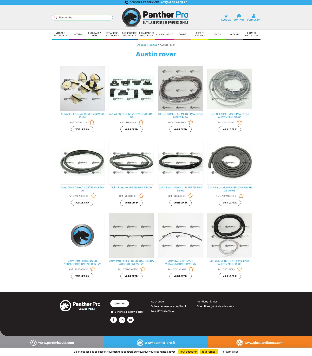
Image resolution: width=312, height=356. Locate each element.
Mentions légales (207, 301)
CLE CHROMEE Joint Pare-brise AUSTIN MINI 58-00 (230, 115)
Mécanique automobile (112, 34)
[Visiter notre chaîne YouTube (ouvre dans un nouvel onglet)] (130, 320)
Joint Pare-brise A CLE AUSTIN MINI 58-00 (180, 189)
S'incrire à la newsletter (129, 311)
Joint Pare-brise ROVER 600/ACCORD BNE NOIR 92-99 (82, 262)
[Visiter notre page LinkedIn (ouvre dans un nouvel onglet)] (122, 320)
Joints (182, 34)
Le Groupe (157, 301)
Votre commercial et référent (168, 306)
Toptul (217, 34)
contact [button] (239, 19)
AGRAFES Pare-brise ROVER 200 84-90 (131, 115)
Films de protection (251, 34)
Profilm (234, 34)
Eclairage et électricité (146, 34)
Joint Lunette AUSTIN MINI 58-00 (131, 187)
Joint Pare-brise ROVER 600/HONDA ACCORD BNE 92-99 (131, 262)
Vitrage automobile (60, 34)
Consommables (164, 34)
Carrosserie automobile (129, 34)
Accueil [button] (226, 19)
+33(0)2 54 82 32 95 (174, 2)
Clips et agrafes (200, 34)
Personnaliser (229, 351)
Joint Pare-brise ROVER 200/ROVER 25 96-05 (230, 189)
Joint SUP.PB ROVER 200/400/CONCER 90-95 (180, 262)
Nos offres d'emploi (162, 311)
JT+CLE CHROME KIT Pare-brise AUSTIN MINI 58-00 (229, 262)
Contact (120, 303)
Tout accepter (188, 351)
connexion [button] (253, 19)
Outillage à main (94, 34)
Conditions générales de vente (215, 306)
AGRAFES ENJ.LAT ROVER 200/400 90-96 (82, 115)
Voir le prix (82, 129)
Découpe (77, 34)
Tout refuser (209, 351)
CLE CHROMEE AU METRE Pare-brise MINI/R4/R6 (180, 115)
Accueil (141, 44)
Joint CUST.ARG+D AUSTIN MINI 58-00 (82, 189)
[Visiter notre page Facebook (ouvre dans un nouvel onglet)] (113, 320)
